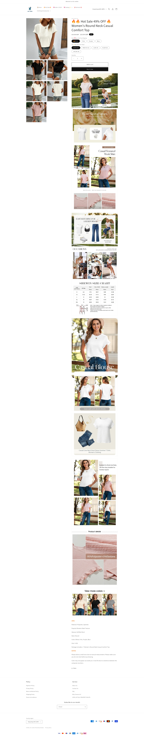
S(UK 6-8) (75, 47)
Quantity (74, 55)
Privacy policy (48, 727)
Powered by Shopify (39, 727)
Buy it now (90, 69)
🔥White (75, 41)
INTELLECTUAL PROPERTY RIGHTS (81, 697)
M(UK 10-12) (86, 47)
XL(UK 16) (105, 47)
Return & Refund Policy (32, 691)
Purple (91, 41)
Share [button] (74, 668)
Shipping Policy (30, 694)
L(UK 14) (96, 47)
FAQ (73, 691)
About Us (74, 685)
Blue (98, 41)
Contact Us (75, 688)
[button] (68, 7)
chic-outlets (32, 727)
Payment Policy (30, 685)
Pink (83, 41)
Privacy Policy (29, 688)
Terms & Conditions (31, 697)
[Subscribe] (85, 707)
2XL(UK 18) (76, 51)
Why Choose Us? (76, 694)
